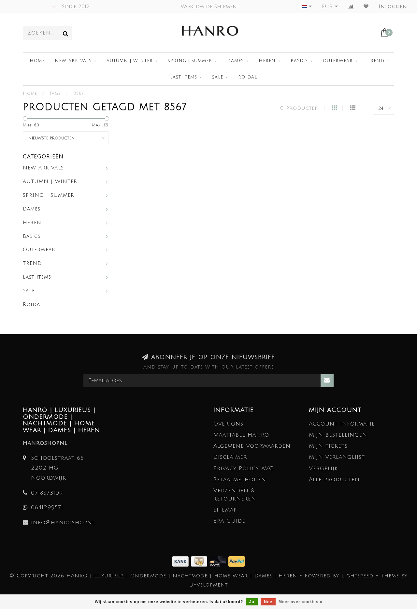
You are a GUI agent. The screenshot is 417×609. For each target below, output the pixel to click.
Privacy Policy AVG (243, 468)
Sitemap (225, 510)
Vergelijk (323, 468)
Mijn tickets (328, 446)
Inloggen (393, 6)
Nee (268, 602)
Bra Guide (229, 521)
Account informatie (342, 424)
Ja (251, 602)
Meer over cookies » (301, 602)
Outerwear (338, 61)
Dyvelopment (208, 584)
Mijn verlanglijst (337, 457)
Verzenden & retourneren (234, 494)
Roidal (247, 77)
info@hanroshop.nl (63, 522)
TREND (376, 61)
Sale (217, 77)
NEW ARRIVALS (73, 61)
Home (37, 61)
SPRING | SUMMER (190, 61)
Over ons (228, 424)
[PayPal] (236, 561)
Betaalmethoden (239, 479)
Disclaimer (230, 457)
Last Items (183, 77)
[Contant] (200, 561)
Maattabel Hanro (241, 435)
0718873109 (47, 493)
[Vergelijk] (351, 6)
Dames (235, 61)
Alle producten (334, 479)
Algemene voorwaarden (252, 446)
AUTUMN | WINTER (130, 61)
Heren (267, 61)
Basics (299, 61)
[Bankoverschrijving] (181, 561)
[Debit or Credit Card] (218, 561)
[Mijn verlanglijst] (366, 6)
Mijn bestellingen (338, 435)
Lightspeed (357, 575)
